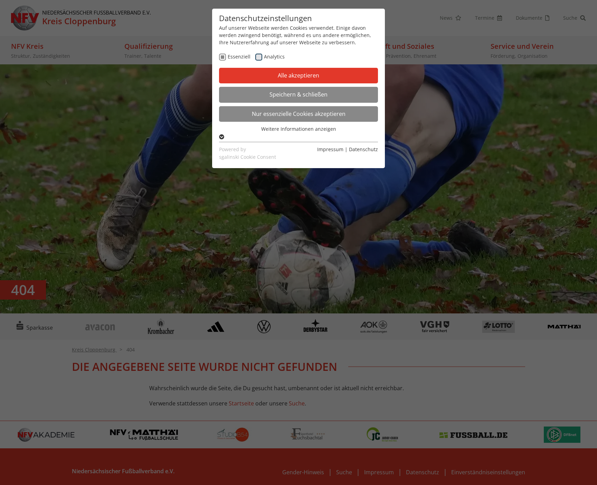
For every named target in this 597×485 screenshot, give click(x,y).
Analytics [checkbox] (274, 56)
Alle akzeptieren (298, 75)
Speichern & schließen (298, 94)
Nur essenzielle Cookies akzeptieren (298, 114)
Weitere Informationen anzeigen (298, 129)
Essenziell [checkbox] (239, 56)
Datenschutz (363, 149)
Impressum (330, 149)
